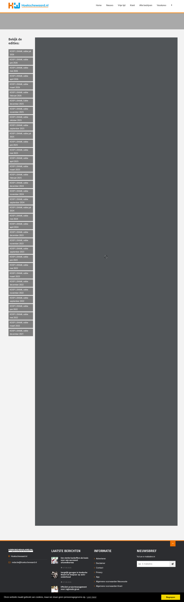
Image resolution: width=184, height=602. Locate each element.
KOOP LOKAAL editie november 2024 (19, 193)
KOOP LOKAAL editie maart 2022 (19, 324)
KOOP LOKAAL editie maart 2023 (19, 275)
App (98, 577)
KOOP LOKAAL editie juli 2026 (20, 53)
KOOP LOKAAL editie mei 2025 (19, 151)
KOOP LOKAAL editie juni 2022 (19, 308)
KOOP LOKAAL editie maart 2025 (19, 168)
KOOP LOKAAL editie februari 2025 (19, 176)
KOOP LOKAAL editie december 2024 (19, 184)
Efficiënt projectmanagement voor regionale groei (74, 588)
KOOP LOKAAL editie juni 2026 (19, 61)
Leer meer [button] (91, 597)
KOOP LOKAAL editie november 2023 (19, 242)
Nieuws (109, 5)
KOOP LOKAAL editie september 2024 (19, 201)
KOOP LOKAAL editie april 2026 (19, 77)
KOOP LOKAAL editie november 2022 (19, 291)
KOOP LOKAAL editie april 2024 (19, 225)
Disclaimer (100, 563)
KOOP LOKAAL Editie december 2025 (19, 102)
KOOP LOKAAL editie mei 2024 (19, 217)
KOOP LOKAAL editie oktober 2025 (19, 119)
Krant (132, 5)
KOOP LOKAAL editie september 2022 (19, 299)
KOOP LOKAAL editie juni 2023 (19, 258)
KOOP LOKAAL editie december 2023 (19, 234)
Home (99, 5)
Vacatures (161, 5)
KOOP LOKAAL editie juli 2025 (20, 135)
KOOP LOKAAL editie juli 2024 (20, 209)
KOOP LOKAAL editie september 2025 (19, 127)
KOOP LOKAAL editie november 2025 (19, 110)
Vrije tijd (121, 5)
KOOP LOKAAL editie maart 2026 (19, 86)
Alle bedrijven (145, 5)
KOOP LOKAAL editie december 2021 (19, 332)
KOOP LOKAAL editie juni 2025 (19, 143)
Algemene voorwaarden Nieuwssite (111, 581)
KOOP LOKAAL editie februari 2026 (19, 94)
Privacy (99, 572)
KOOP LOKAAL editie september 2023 (19, 250)
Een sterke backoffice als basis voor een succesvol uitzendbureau (74, 560)
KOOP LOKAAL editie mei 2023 (19, 266)
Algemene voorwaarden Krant (109, 586)
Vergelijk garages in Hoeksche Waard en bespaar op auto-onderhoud (74, 575)
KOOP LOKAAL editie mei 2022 (19, 316)
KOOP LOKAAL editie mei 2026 (19, 69)
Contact (99, 568)
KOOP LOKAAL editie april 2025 (19, 160)
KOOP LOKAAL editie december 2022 (19, 283)
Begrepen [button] (170, 597)
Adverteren (101, 558)
